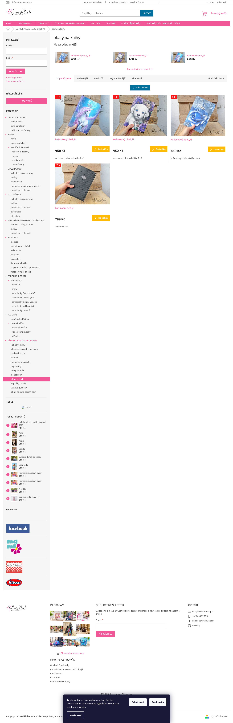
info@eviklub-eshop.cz (203, 611)
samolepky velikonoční (23, 306)
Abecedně (137, 78)
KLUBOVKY (13, 237)
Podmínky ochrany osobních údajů (126, 2)
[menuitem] (9, 23)
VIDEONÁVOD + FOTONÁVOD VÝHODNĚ (26, 220)
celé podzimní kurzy (20, 130)
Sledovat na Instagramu (72, 653)
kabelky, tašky (18, 345)
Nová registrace (14, 77)
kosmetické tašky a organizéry (26, 186)
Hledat (147, 13)
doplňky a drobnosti (20, 190)
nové (13, 138)
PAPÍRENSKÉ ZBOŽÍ (17, 276)
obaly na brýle (18, 370)
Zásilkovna (127, 694)
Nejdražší (98, 78)
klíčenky (16, 336)
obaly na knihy (18, 379)
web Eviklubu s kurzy (60, 681)
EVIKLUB (105, 694)
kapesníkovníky (19, 327)
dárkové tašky (18, 353)
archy (14, 289)
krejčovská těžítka (20, 319)
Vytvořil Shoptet (219, 716)
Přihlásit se (15, 71)
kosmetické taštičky (21, 362)
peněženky (16, 181)
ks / (26, 100)
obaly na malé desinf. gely (23, 392)
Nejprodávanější (117, 78)
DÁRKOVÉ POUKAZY (17, 117)
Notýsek (15, 254)
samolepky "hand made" (23, 293)
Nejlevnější (82, 78)
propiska (15, 259)
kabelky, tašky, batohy (22, 173)
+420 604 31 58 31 (200, 616)
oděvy (15, 156)
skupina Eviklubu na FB (203, 620)
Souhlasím (158, 702)
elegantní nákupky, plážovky (24, 349)
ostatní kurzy (18, 164)
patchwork (16, 211)
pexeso (14, 242)
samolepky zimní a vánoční (24, 302)
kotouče (16, 284)
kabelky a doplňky (20, 151)
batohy (14, 357)
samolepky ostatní (21, 310)
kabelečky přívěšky (21, 332)
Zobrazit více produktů (138, 69)
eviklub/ (196, 625)
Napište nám (56, 673)
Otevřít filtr (140, 87)
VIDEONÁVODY (14, 169)
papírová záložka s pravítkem (25, 267)
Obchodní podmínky (92, 2)
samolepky (16, 280)
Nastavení (75, 715)
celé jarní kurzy (18, 126)
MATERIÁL (12, 314)
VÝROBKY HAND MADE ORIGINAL (22, 340)
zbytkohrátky (18, 160)
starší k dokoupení (20, 147)
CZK (209, 2)
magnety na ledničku (21, 272)
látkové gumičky (19, 387)
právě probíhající (19, 143)
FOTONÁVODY (14, 194)
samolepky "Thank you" (23, 297)
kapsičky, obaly (18, 383)
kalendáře (16, 250)
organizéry (16, 366)
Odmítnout (137, 702)
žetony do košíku (19, 263)
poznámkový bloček (20, 246)
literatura (15, 216)
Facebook (55, 677)
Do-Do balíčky (17, 323)
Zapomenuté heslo (15, 81)
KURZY (11, 134)
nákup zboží (17, 121)
